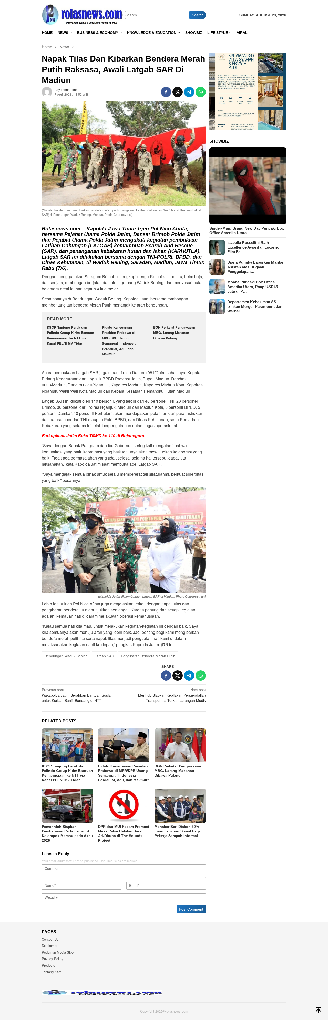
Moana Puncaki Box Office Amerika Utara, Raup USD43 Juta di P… (252, 286)
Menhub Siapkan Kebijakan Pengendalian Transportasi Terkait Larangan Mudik (172, 695)
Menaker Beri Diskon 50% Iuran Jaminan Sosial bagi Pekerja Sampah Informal (177, 831)
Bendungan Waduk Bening (66, 655)
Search (197, 14)
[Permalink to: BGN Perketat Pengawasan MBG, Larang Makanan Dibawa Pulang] (180, 745)
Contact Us (50, 939)
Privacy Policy (52, 958)
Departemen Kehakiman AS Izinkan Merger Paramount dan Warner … (254, 306)
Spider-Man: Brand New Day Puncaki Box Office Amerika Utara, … (246, 230)
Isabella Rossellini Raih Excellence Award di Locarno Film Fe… (253, 247)
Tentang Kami (52, 971)
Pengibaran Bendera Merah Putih (148, 655)
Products (48, 965)
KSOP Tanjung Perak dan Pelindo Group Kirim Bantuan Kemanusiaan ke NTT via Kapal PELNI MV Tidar (70, 335)
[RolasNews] (82, 14)
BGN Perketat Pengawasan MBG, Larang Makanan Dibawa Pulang (174, 332)
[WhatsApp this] (201, 92)
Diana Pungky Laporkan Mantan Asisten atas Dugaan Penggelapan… (255, 267)
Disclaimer (49, 945)
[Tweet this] (177, 92)
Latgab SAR (104, 655)
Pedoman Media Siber (58, 952)
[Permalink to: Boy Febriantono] (47, 91)
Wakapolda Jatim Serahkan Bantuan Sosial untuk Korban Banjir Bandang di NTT (76, 695)
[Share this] (166, 92)
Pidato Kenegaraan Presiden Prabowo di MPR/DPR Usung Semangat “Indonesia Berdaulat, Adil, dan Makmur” (119, 340)
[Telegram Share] (189, 92)
